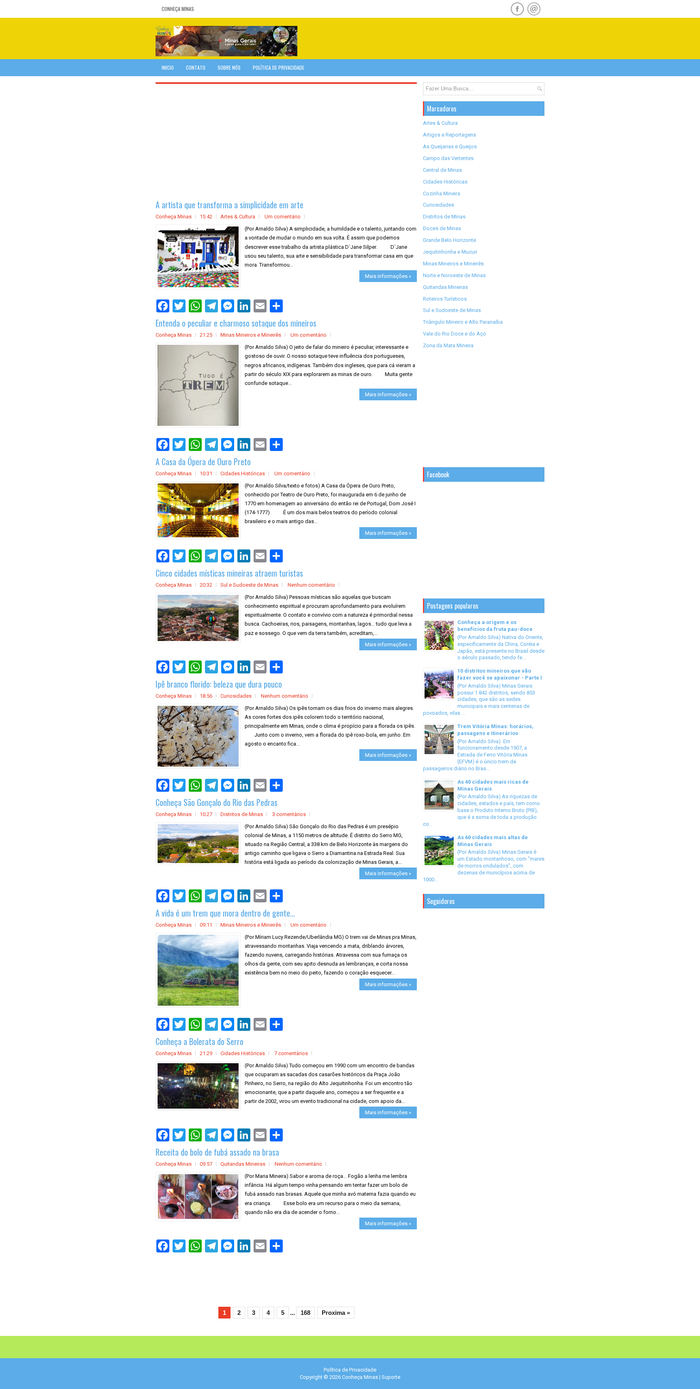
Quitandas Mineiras (242, 1164)
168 (305, 1312)
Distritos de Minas (241, 814)
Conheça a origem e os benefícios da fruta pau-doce (495, 625)
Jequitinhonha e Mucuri (450, 252)
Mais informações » (388, 276)
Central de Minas (442, 170)
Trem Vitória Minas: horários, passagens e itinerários (495, 729)
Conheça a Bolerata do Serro (199, 1041)
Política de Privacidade (278, 67)
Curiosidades (236, 696)
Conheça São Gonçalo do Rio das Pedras (216, 802)
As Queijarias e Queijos (450, 146)
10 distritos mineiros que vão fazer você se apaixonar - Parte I (499, 674)
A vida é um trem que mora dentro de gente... (225, 912)
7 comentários (291, 1053)
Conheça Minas (178, 8)
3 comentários (289, 814)
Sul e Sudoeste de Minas (249, 585)
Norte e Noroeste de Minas (454, 275)
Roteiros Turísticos (445, 299)
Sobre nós (229, 67)
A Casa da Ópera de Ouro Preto (203, 461)
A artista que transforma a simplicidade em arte (229, 204)
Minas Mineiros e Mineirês (250, 335)
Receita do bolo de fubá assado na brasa (217, 1152)
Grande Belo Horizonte (449, 240)
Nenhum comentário (311, 585)
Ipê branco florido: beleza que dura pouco (219, 684)
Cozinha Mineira (441, 193)
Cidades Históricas (242, 473)
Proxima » (336, 1312)
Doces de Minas (442, 228)
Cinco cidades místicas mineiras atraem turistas (229, 572)
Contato (195, 67)
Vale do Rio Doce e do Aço (454, 334)
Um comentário (283, 217)
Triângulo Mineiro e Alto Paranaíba (463, 322)
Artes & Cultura (237, 217)
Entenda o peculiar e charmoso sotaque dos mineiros (236, 322)
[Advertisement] (449, 38)
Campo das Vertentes (448, 158)
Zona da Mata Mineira (448, 345)
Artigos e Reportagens (449, 135)
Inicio (168, 67)
